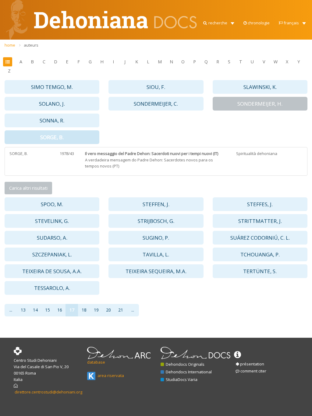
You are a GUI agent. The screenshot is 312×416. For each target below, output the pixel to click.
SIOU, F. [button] (156, 86)
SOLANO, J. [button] (52, 103)
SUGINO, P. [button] (156, 237)
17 (71, 310)
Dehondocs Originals (184, 364)
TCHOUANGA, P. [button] (260, 254)
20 (108, 310)
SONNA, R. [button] (52, 120)
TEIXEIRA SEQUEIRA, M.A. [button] (156, 271)
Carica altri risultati (28, 188)
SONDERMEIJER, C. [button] (156, 103)
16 (59, 310)
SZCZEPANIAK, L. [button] (52, 254)
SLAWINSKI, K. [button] (260, 86)
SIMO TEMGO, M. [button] (52, 86)
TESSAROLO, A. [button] (52, 287)
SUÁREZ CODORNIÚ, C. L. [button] (260, 237)
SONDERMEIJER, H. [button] (259, 103)
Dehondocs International (188, 372)
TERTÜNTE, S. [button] (260, 271)
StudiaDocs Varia (181, 379)
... (10, 310)
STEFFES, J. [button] (260, 204)
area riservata (110, 375)
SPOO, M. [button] (52, 204)
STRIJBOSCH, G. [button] (156, 220)
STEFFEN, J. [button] (156, 204)
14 (35, 310)
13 (23, 310)
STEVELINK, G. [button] (52, 220)
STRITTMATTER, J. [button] (260, 220)
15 (47, 310)
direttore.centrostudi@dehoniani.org (48, 392)
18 (84, 310)
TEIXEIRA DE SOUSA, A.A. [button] (52, 271)
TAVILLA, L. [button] (156, 254)
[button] (218, 21)
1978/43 (67, 153)
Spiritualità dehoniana (256, 153)
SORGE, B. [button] (52, 137)
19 (96, 310)
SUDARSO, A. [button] (52, 237)
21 (120, 310)
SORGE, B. (18, 153)
